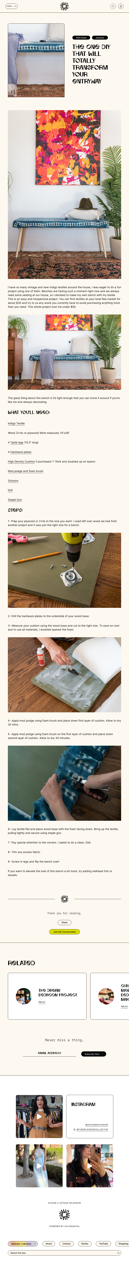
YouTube (103, 1243)
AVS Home (81, 37)
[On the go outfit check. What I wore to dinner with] (39, 1165)
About (49, 1243)
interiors (100, 37)
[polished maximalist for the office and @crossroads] (39, 1116)
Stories (84, 1243)
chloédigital (72, 1226)
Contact (66, 1243)
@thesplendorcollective (92, 1130)
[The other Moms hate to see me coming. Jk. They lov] (89, 1165)
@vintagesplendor (96, 1125)
